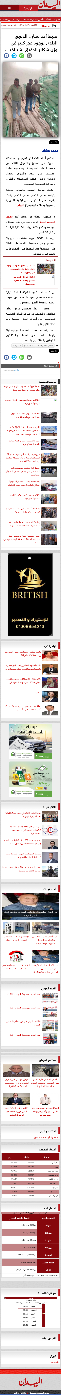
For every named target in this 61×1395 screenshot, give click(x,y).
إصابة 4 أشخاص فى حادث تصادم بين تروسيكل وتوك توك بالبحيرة (23, 510)
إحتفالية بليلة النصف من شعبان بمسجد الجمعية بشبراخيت (23, 280)
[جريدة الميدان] (30, 595)
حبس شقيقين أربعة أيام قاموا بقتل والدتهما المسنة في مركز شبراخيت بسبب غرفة (22, 539)
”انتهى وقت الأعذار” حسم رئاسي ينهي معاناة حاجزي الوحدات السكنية (16, 1111)
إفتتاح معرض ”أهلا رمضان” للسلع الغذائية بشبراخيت (25, 496)
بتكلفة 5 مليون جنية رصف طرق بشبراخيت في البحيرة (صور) (25, 415)
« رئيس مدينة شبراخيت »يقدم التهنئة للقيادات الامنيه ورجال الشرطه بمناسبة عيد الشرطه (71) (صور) (23, 457)
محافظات (45, 25)
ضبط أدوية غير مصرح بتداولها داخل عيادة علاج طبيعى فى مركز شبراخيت (21, 268)
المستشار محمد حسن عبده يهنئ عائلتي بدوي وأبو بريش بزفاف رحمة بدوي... (45, 1111)
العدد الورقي (48, 987)
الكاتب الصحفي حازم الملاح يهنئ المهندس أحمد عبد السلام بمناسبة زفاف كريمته (45, 1082)
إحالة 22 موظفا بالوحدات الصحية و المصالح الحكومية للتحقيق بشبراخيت (23, 523)
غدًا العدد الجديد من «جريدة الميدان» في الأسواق (23, 1022)
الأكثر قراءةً (49, 806)
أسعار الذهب (48, 1207)
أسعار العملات (47, 1148)
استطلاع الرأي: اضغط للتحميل (46, 1137)
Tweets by (55, 1362)
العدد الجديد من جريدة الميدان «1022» (24, 1007)
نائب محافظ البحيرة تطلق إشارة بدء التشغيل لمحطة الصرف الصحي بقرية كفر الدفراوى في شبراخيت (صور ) (22, 430)
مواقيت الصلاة (47, 1292)
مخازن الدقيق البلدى (44, 345)
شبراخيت (19, 204)
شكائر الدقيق (28, 345)
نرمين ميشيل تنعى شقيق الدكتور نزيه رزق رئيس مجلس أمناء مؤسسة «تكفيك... (16, 1082)
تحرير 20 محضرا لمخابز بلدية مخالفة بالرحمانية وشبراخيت (24, 442)
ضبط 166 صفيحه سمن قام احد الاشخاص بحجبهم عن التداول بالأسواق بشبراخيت (22, 471)
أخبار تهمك (49, 888)
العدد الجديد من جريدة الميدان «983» (25, 1034)
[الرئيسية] (28, 8)
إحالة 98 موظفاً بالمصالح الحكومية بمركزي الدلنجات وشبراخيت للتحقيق (24, 482)
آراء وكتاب (50, 645)
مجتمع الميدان (47, 1059)
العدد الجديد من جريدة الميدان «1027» (24, 994)
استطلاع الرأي (48, 1130)
